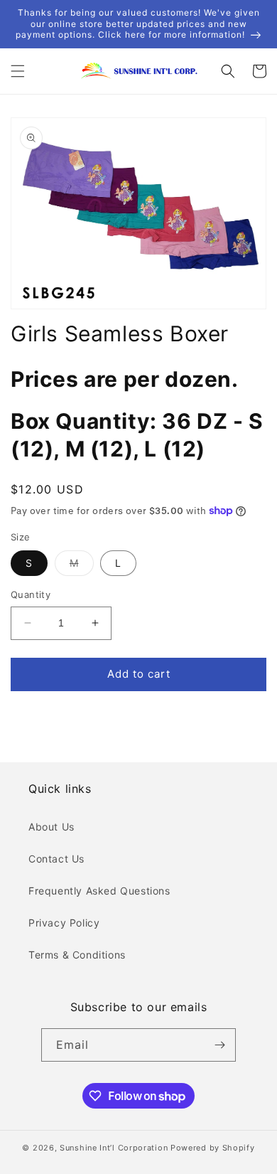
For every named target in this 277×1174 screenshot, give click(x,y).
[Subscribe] (219, 1045)
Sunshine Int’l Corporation (114, 1148)
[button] (17, 71)
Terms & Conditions (77, 955)
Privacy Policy (63, 923)
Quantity (30, 594)
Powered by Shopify (212, 1148)
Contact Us (56, 859)
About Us (51, 827)
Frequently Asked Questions (99, 891)
